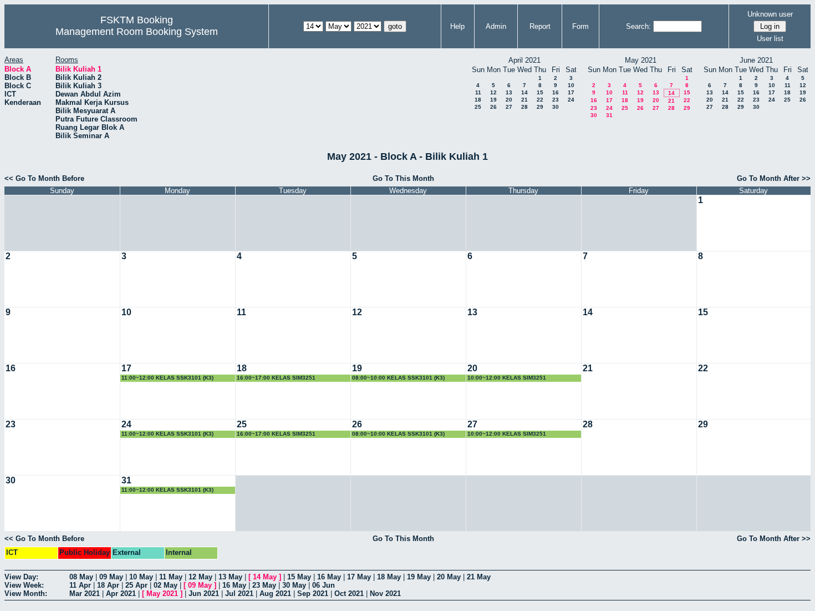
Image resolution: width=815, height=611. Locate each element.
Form (580, 26)
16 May (329, 577)
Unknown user (770, 14)
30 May (294, 585)
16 (555, 92)
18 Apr (108, 585)
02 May (165, 585)
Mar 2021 (84, 593)
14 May (265, 577)
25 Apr (136, 585)
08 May (81, 577)
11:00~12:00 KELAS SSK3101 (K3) (167, 378)
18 (478, 100)
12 (493, 92)
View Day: (21, 577)
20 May (449, 577)
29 (540, 107)
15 (540, 92)
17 (571, 92)
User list (770, 38)
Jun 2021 (204, 593)
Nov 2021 (385, 593)
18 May (389, 577)
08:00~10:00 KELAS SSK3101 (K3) (398, 378)
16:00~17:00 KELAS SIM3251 (276, 378)
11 (478, 92)
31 (609, 115)
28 (524, 107)
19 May (419, 577)
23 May (264, 585)
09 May (111, 577)
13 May (230, 577)
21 (524, 100)
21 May (479, 577)
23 (555, 100)
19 (493, 100)
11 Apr (80, 585)
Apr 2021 (121, 593)
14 (524, 92)
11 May (170, 577)
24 (571, 100)
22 (540, 100)
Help (457, 26)
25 (478, 107)
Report (540, 26)
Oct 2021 (349, 593)
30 (555, 107)
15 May (299, 577)
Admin (496, 26)
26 (493, 107)
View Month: (25, 593)
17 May (359, 577)
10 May (141, 577)
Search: (638, 26)
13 (509, 92)
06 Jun (323, 585)
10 (571, 85)
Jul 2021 (239, 593)
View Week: (24, 585)
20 (509, 100)
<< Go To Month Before (44, 178)
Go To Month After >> (774, 178)
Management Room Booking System (136, 31)
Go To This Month (403, 178)
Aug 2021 (275, 593)
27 (509, 107)
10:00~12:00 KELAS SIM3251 (506, 378)
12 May (200, 577)
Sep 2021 (312, 593)
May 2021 (162, 593)
